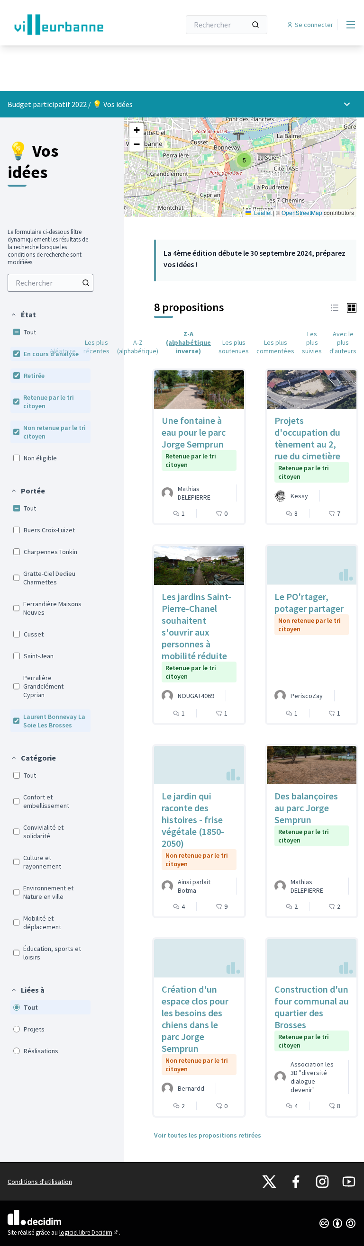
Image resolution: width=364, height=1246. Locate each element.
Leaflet (262, 212)
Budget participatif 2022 (47, 104)
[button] (23, 314)
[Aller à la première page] (71, 24)
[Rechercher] (255, 25)
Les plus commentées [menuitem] (275, 346)
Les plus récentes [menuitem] (96, 346)
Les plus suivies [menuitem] (312, 342)
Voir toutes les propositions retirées (207, 1135)
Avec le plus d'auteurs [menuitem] (342, 342)
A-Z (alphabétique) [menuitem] (137, 346)
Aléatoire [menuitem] (63, 351)
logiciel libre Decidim (89, 1232)
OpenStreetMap (302, 212)
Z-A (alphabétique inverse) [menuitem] (188, 342)
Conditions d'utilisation (40, 1181)
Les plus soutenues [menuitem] (233, 346)
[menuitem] (50, 283)
